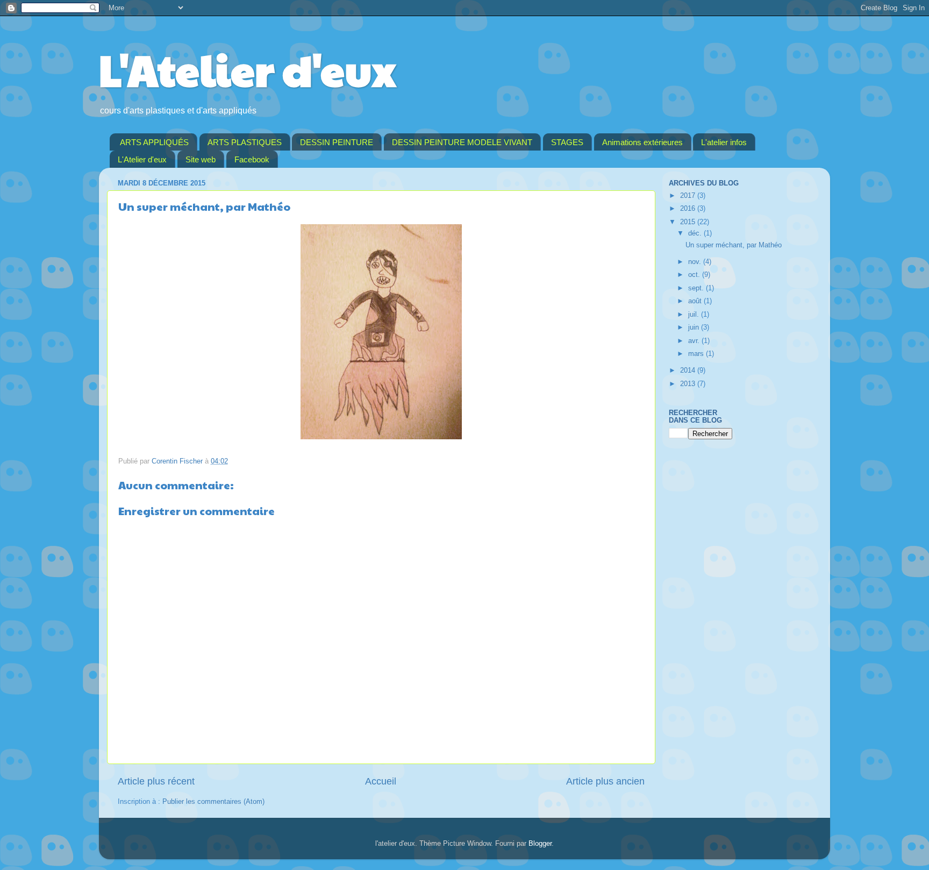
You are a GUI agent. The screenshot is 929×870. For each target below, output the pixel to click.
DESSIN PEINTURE (336, 142)
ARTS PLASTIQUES (245, 142)
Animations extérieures (642, 142)
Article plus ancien (605, 781)
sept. (697, 288)
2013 (688, 384)
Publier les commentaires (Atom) (213, 801)
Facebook (251, 159)
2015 (688, 222)
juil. (694, 314)
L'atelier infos (724, 142)
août (696, 301)
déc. (696, 233)
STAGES (567, 142)
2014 (688, 370)
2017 (688, 195)
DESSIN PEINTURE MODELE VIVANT (462, 142)
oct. (695, 275)
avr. (695, 341)
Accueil (380, 781)
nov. (695, 262)
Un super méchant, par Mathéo (733, 245)
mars (697, 354)
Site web (200, 159)
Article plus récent (156, 781)
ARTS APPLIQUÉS (154, 142)
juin (694, 327)
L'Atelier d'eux (247, 69)
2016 (688, 208)
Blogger (540, 843)
